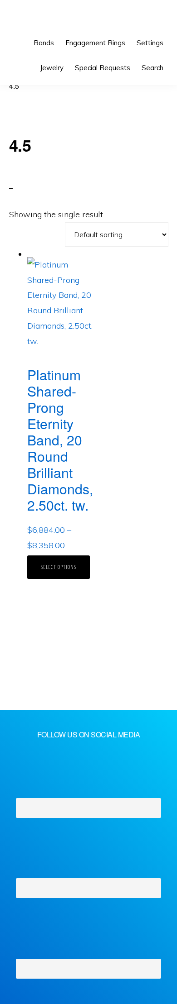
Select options (58, 567)
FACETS (39, 18)
